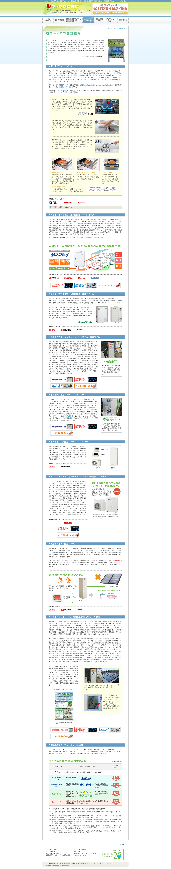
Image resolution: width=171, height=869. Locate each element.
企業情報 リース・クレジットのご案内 (85, 853)
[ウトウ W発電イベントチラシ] (63, 724)
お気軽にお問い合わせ (66, 87)
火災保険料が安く (107, 85)
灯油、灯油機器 (50, 851)
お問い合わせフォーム (80, 855)
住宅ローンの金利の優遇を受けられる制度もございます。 (95, 237)
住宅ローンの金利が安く (87, 85)
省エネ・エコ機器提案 (80, 849)
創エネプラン (76, 371)
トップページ (105, 28)
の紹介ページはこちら (62, 207)
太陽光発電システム (79, 851)
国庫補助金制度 (68, 416)
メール (54, 81)
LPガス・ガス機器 (51, 849)
